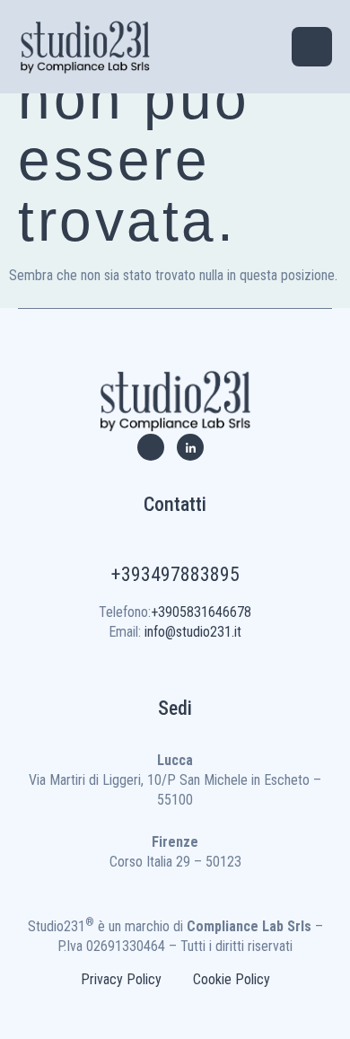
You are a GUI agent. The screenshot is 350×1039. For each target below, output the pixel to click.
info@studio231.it (192, 631)
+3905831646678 (201, 612)
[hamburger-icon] (312, 46)
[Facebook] (150, 447)
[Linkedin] (190, 447)
